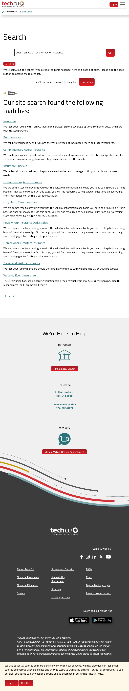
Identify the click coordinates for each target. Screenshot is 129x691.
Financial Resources (28, 577)
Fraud (89, 577)
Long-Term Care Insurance (20, 202)
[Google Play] (101, 620)
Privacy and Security (62, 569)
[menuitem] (13, 4)
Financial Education (27, 585)
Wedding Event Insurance (19, 275)
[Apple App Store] (79, 620)
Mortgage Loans (60, 597)
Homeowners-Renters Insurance (24, 243)
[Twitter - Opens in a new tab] (101, 557)
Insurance (9, 121)
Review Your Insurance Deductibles (25, 222)
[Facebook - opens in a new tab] (81, 557)
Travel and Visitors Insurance (21, 263)
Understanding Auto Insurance (22, 182)
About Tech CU (25, 569)
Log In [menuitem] (114, 4)
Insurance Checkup (15, 166)
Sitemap (56, 589)
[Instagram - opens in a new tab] (87, 557)
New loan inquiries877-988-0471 (64, 406)
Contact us (86, 82)
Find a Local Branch (64, 369)
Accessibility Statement (58, 579)
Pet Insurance (12, 137)
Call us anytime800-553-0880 (64, 394)
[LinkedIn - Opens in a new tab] (94, 557)
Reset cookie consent (98, 593)
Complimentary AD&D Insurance (24, 149)
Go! (110, 53)
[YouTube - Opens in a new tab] (108, 557)
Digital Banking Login (98, 585)
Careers (21, 593)
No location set (25, 11)
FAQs (89, 569)
